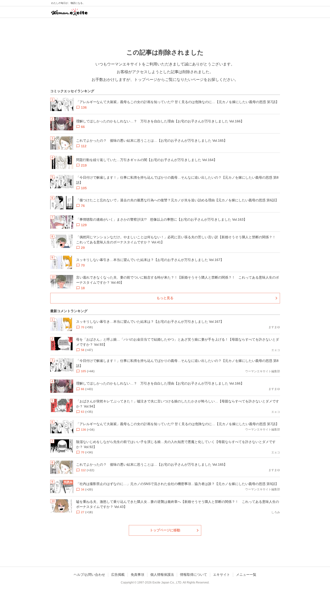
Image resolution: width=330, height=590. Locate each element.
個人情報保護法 (162, 574)
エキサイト (221, 574)
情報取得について (193, 574)
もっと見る (165, 298)
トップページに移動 (165, 530)
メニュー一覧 (246, 574)
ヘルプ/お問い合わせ (89, 574)
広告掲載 (118, 574)
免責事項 (137, 574)
